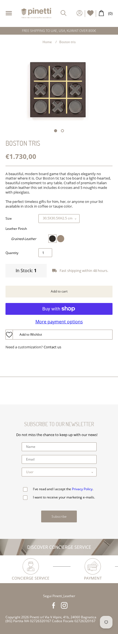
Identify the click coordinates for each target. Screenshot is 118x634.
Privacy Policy (82, 489)
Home (47, 42)
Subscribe (59, 516)
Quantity (11, 253)
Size (8, 218)
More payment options (59, 321)
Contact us (52, 347)
